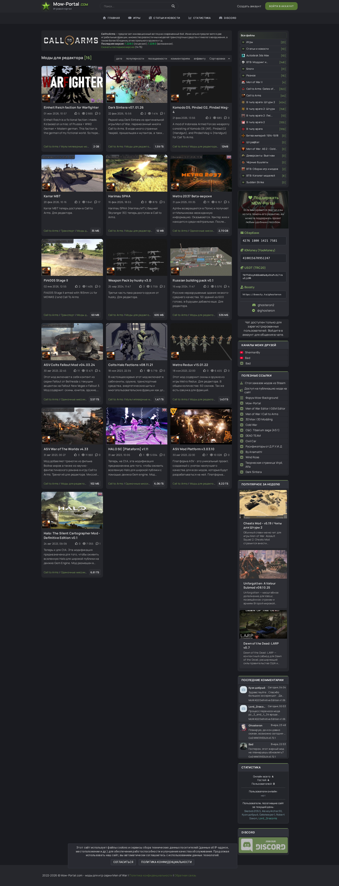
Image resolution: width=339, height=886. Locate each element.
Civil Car (251, 441)
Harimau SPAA (119, 196)
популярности (135, 58)
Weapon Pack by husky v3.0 (129, 280)
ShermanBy (252, 352)
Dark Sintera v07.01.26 (126, 107)
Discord (230, 18)
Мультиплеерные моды (76, 146)
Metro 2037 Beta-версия (192, 196)
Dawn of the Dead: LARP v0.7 (261, 645)
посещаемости (157, 58)
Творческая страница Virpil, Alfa (264, 464)
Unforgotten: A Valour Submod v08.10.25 (259, 585)
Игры (136, 18)
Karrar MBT (52, 196)
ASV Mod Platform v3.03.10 (193, 449)
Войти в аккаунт (281, 6)
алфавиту (200, 58)
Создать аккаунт (249, 6)
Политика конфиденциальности (166, 862)
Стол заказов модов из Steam (265, 383)
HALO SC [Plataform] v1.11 (128, 449)
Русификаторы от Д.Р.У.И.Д (264, 446)
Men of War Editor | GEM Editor (265, 408)
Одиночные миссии (202, 230)
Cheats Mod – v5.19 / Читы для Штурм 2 (262, 525)
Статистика (202, 18)
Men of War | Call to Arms (262, 414)
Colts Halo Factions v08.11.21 (130, 365)
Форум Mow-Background (262, 398)
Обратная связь (185, 875)
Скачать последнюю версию (117, 47)
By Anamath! (254, 452)
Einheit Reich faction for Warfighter (71, 107)
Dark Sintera (254, 472)
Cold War (251, 425)
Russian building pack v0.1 (193, 280)
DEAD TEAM (253, 435)
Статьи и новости (166, 18)
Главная (114, 18)
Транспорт (68, 230)
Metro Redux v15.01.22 (190, 365)
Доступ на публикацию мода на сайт (265, 390)
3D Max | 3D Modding (259, 419)
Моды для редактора (138, 146)
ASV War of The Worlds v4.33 (66, 449)
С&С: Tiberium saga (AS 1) (263, 430)
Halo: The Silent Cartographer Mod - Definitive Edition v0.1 (72, 535)
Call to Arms (51, 146)
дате (119, 58)
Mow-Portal (253, 403)
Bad (247, 358)
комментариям (180, 58)
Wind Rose (252, 457)
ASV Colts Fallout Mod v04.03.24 (69, 365)
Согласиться (123, 862)
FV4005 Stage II (56, 280)
